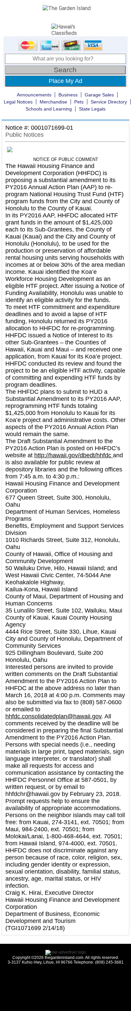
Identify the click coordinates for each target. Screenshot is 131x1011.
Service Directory (109, 101)
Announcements (34, 94)
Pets (79, 101)
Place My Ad (65, 81)
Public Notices (24, 134)
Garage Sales (99, 94)
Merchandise (53, 101)
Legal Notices (18, 101)
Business (68, 94)
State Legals (92, 109)
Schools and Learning (49, 109)
